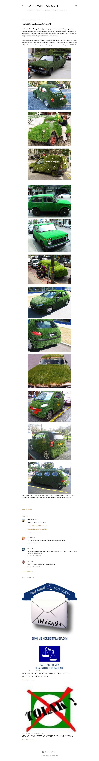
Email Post (29, 509)
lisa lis (29, 548)
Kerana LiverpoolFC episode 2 (37, 529)
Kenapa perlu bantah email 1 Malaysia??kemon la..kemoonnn (46, 675)
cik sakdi (30, 537)
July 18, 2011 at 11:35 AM (33, 543)
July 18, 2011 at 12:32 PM (34, 555)
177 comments (30, 739)
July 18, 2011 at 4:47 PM (33, 567)
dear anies (30, 519)
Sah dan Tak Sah (42, 5)
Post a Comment (27, 571)
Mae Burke (55, 755)
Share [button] (23, 509)
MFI (28, 561)
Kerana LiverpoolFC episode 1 (37, 526)
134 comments (30, 680)
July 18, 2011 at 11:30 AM (34, 532)
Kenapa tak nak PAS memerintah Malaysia (47, 736)
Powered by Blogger (51, 752)
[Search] (76, 5)
